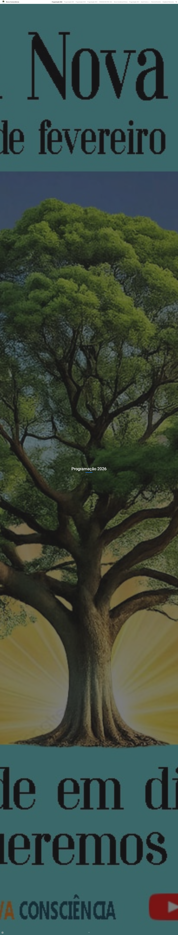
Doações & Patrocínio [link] (168, 2)
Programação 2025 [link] (69, 2)
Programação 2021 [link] (134, 2)
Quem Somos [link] (144, 2)
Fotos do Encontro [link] (156, 2)
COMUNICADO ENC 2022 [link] (105, 2)
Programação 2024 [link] (81, 2)
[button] (176, 2)
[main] (89, 469)
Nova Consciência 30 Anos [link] (121, 2)
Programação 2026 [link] (57, 2)
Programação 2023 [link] (92, 2)
